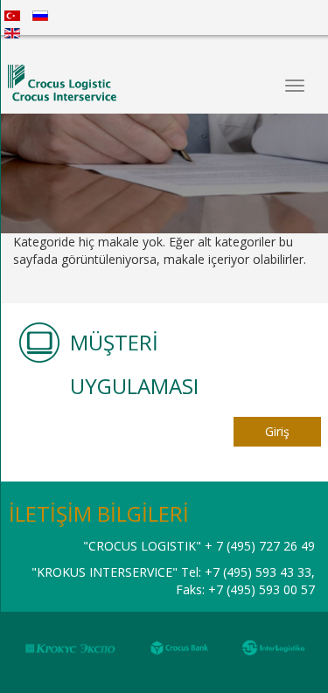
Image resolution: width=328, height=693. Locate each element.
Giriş (277, 431)
